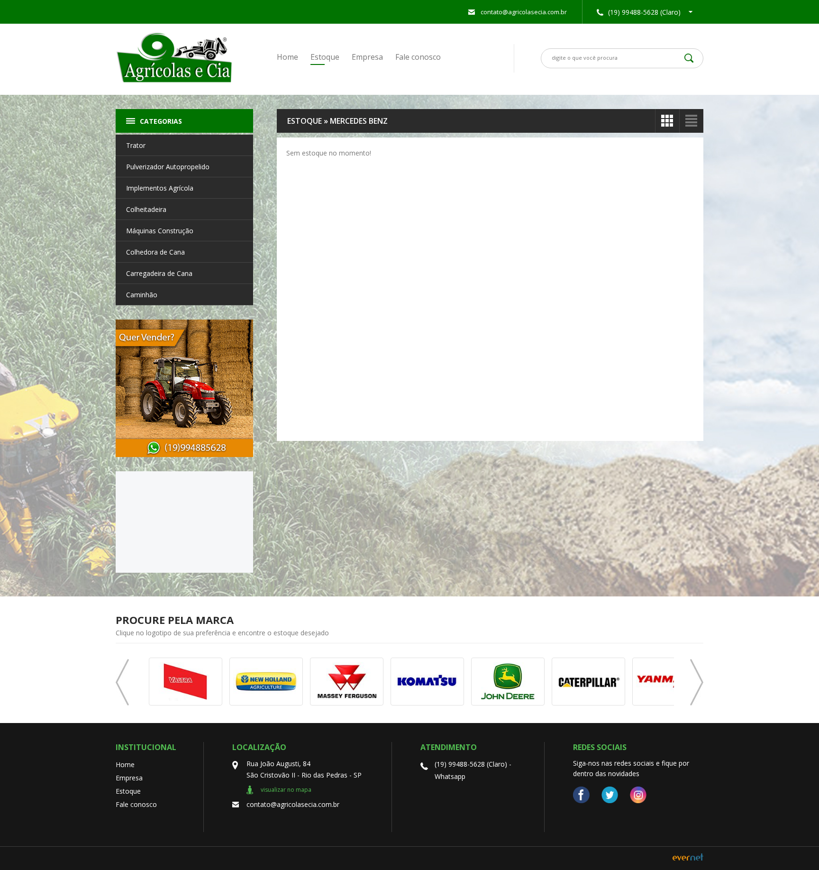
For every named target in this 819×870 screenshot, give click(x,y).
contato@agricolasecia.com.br (524, 12)
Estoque (324, 57)
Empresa (367, 57)
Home (287, 57)
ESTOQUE (304, 121)
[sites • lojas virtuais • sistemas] (688, 857)
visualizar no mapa (286, 790)
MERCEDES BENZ (359, 121)
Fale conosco (418, 57)
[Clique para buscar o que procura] (688, 58)
